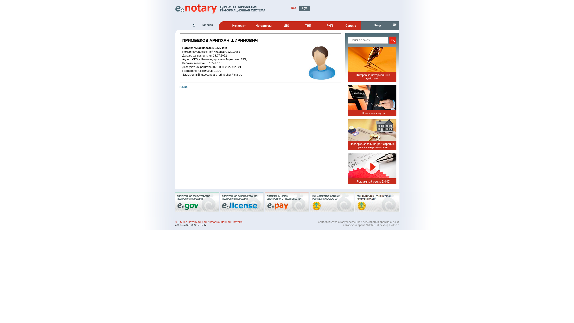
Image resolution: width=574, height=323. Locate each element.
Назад (183, 86)
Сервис (351, 25)
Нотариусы (264, 25)
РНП (330, 25)
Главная (207, 25)
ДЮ (286, 25)
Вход (377, 25)
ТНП (308, 25)
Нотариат (239, 25)
